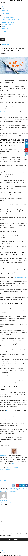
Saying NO (3, 112)
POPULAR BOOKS (6, 21)
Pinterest (18, 467)
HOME (3, 6)
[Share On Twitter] (23, 485)
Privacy (3, 550)
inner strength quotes (20, 277)
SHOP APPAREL (5, 13)
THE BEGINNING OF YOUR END (11, 19)
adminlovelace (3, 53)
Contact (3, 552)
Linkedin (8, 469)
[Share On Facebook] (26, 485)
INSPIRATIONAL (5, 10)
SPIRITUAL (4, 31)
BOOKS (3, 15)
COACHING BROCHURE (7, 24)
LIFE (3, 8)
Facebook (8, 467)
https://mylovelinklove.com (6, 502)
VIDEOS (3, 12)
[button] (0, 34)
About (3, 548)
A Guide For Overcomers (9, 17)
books (7, 235)
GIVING (3, 26)
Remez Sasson (4, 455)
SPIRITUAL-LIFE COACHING (8, 22)
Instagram (2, 469)
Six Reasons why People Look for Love (17, 488)
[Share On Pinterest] (17, 485)
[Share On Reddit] (13, 485)
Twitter (14, 467)
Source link (3, 481)
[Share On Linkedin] (20, 485)
